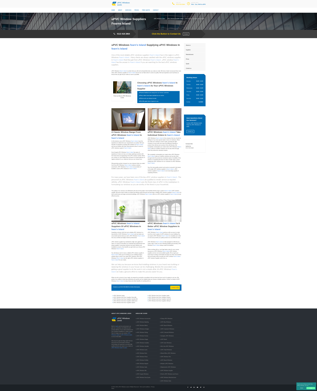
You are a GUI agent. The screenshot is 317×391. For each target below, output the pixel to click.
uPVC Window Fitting (142, 332)
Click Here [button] (306, 385)
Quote (187, 63)
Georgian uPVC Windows (167, 336)
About (120, 10)
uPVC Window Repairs (142, 363)
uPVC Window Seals (142, 367)
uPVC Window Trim (166, 356)
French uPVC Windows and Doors (169, 374)
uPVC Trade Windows (166, 349)
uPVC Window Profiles (142, 360)
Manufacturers (189, 54)
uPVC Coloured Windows (167, 332)
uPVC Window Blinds (142, 325)
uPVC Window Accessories (143, 318)
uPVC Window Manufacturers (168, 377)
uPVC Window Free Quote (143, 377)
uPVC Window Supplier (167, 370)
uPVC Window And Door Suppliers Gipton (124, 302)
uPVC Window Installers (143, 342)
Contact (156, 10)
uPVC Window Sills (141, 370)
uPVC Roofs (164, 339)
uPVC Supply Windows (143, 374)
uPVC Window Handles (143, 346)
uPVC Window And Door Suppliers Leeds (158, 295)
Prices (136, 10)
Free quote (146, 10)
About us (188, 45)
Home (113, 10)
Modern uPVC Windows (167, 363)
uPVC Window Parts (142, 353)
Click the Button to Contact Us (165, 34)
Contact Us (174, 287)
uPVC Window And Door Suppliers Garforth (159, 299)
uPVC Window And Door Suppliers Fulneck (159, 297)
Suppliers (188, 50)
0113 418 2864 (180, 4)
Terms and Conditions (145, 386)
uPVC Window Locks (142, 349)
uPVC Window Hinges (142, 339)
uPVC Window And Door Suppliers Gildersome (125, 300)
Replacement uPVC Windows (168, 367)
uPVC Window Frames (142, 336)
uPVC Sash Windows (166, 342)
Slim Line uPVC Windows (167, 346)
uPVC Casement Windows (167, 329)
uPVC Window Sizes (166, 381)
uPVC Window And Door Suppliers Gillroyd (159, 300)
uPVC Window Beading (143, 322)
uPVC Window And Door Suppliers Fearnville (124, 297)
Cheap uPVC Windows (166, 318)
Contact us (188, 68)
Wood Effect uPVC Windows (168, 353)
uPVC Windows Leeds (119, 295)
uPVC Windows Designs (143, 329)
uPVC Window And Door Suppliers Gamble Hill (125, 299)
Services (128, 10)
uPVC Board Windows (166, 325)
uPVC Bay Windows (166, 322)
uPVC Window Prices (142, 356)
